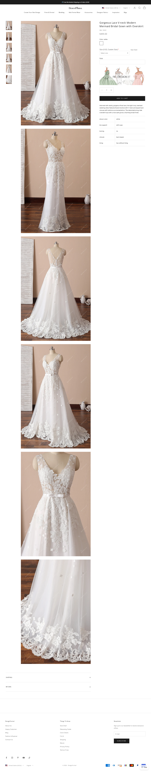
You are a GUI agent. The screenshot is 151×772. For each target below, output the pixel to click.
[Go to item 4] (9, 57)
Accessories (89, 12)
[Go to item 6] (9, 79)
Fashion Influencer (11, 736)
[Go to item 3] (9, 47)
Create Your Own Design (32, 12)
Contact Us (9, 739)
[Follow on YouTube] (24, 758)
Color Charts (64, 733)
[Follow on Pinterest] (18, 758)
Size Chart (134, 50)
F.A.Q (62, 736)
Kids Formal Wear (74, 12)
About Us (8, 726)
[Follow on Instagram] (12, 758)
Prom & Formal (49, 12)
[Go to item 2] (9, 36)
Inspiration (115, 12)
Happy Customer (11, 729)
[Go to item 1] (9, 25)
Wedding (61, 12)
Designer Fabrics (102, 12)
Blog (6, 733)
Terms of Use (64, 750)
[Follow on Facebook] (6, 758)
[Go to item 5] (9, 68)
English (125, 8)
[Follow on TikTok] (29, 758)
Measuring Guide (65, 729)
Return (62, 743)
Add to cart (122, 98)
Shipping (63, 739)
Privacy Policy (64, 746)
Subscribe (121, 741)
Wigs (125, 12)
